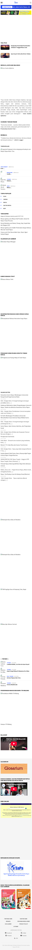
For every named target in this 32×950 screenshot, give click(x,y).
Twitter (24, 933)
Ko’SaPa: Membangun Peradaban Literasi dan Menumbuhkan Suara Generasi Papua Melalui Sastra (15, 417)
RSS (17, 938)
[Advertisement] (16, 27)
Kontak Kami (23, 919)
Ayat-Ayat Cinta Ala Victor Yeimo (20, 54)
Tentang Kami (8, 919)
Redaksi (8, 921)
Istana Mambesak (12, 684)
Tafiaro (9, 179)
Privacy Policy (23, 924)
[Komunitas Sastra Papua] (16, 2)
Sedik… (9, 174)
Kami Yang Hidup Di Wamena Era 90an (18, 671)
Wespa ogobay (5, 219)
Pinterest (9, 935)
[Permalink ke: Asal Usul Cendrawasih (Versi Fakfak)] (16, 157)
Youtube (24, 935)
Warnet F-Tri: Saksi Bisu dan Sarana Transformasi (14, 445)
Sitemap (16, 926)
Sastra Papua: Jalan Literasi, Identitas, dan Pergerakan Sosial (16, 427)
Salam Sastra (5, 392)
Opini (8, 186)
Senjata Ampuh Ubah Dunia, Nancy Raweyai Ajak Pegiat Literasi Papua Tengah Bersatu (16, 454)
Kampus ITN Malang (6, 724)
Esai (8, 676)
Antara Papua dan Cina (14, 678)
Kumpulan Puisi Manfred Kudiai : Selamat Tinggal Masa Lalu (20, 46)
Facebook (9, 933)
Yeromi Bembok (5, 223)
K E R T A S (20, 216)
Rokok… (9, 181)
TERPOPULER (5, 146)
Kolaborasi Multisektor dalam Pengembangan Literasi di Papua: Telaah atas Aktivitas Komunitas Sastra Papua (16, 406)
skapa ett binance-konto (7, 216)
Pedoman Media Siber (23, 921)
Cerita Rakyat (4, 166)
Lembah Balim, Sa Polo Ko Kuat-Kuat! (18, 664)
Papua (5, 202)
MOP (4, 208)
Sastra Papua (7, 205)
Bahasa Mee (9, 172)
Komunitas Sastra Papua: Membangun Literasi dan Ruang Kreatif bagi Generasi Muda (14, 396)
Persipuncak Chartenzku (7, 436)
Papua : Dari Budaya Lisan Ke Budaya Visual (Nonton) (15, 474)
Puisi (4, 196)
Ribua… (9, 187)
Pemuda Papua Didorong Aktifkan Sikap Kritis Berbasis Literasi (16, 465)
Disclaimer (8, 924)
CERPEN (5, 199)
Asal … (3, 168)
